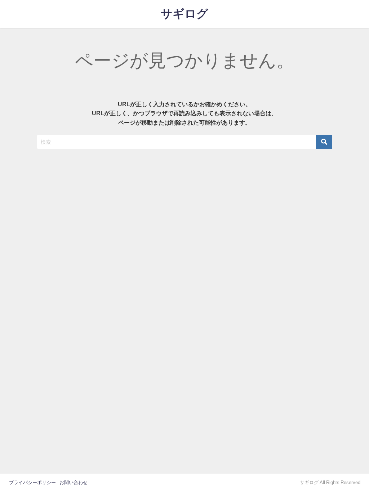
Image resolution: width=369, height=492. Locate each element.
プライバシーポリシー (32, 482)
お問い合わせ (73, 482)
